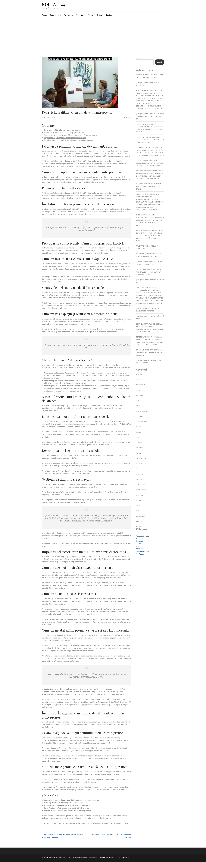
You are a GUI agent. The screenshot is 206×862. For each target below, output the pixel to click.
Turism (138, 526)
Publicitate (140, 484)
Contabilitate (141, 421)
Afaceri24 (140, 549)
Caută (138, 58)
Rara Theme (84, 858)
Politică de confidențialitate (119, 858)
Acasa (44, 15)
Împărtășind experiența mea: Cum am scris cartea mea (65, 138)
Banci (138, 406)
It (136, 469)
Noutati (47, 117)
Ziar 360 (139, 538)
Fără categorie (142, 458)
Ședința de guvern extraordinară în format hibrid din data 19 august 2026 (150, 116)
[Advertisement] (103, 35)
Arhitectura (141, 385)
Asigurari (139, 395)
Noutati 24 (53, 4)
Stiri (137, 511)
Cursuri (139, 432)
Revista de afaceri (143, 536)
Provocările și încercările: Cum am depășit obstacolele (64, 133)
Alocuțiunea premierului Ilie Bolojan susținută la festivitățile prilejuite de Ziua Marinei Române (149, 163)
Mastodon (140, 554)
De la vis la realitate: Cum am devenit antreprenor (63, 130)
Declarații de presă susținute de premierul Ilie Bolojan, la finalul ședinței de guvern (148, 272)
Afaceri (90, 15)
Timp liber (80, 15)
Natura (139, 479)
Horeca (139, 463)
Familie (138, 453)
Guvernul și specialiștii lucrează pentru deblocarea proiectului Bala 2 (148, 186)
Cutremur (139, 541)
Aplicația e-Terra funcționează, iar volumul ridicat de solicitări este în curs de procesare (150, 139)
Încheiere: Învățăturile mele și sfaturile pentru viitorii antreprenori (69, 140)
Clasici (138, 544)
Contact (109, 15)
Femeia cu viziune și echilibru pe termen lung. (68, 823)
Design (138, 437)
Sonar (138, 500)
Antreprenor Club (142, 551)
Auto (138, 400)
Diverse (100, 15)
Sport (138, 505)
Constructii (140, 416)
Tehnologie (68, 15)
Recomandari (55, 15)
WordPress (104, 858)
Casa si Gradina (142, 411)
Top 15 (139, 546)
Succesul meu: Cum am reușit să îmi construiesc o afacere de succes (70, 135)
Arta (138, 390)
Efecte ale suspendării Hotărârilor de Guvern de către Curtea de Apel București (150, 352)
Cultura (139, 427)
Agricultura (140, 379)
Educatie (139, 448)
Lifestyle (139, 474)
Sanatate (139, 495)
